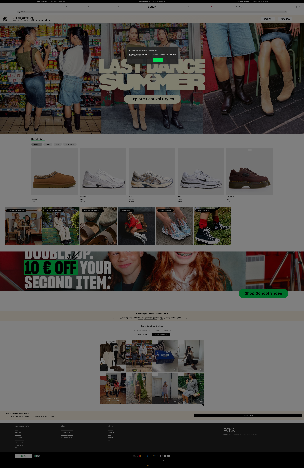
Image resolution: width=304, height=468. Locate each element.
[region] (152, 55)
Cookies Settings (146, 59)
